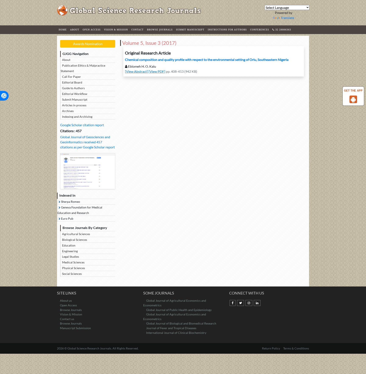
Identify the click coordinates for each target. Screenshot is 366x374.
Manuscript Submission (75, 328)
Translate (287, 18)
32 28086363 (282, 29)
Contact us (67, 319)
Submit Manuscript (190, 29)
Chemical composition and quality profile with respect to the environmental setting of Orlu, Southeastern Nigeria (206, 60)
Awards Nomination (88, 44)
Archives (68, 111)
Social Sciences (72, 273)
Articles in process (74, 105)
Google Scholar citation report (82, 125)
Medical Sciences (73, 262)
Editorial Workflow (74, 94)
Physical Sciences (73, 268)
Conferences (259, 29)
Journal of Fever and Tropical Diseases (171, 328)
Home (63, 29)
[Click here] (87, 171)
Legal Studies (70, 256)
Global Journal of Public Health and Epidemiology (179, 310)
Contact (137, 29)
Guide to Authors (73, 88)
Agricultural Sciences (76, 234)
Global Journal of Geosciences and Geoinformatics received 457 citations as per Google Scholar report (87, 142)
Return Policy (271, 348)
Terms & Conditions (296, 348)
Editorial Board (72, 82)
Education (68, 245)
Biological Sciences (74, 239)
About (74, 29)
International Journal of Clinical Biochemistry (176, 332)
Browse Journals (160, 29)
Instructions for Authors (227, 29)
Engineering (70, 251)
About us (66, 300)
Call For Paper (71, 76)
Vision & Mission (116, 29)
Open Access (92, 29)
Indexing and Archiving (77, 116)
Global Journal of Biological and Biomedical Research (181, 323)
